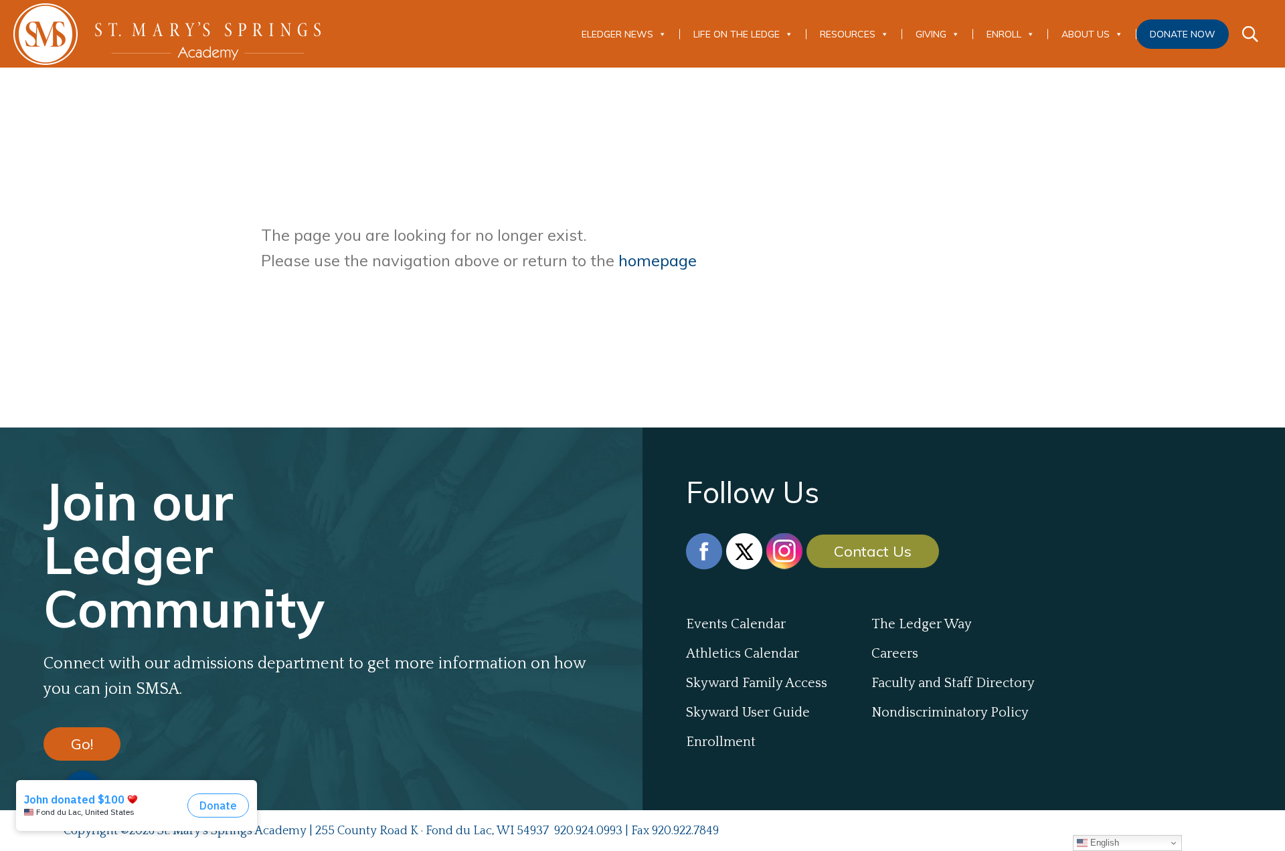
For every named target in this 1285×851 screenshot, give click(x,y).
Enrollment (721, 742)
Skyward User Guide (748, 712)
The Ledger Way (921, 624)
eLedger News (617, 34)
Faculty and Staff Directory (953, 683)
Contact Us (873, 551)
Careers (894, 653)
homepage (657, 260)
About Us (1085, 34)
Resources (847, 34)
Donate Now (1182, 34)
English (1103, 843)
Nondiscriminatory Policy (950, 712)
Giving (931, 34)
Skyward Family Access (756, 683)
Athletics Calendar (742, 653)
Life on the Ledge (736, 34)
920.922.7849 (685, 831)
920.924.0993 (588, 831)
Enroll (1004, 34)
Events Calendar (736, 624)
